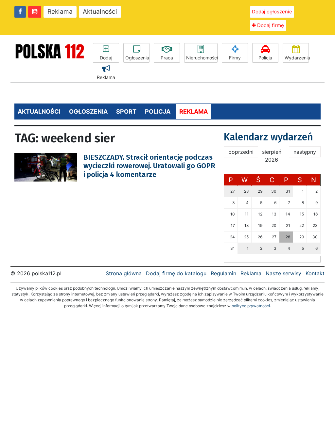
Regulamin (223, 273)
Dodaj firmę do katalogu (176, 273)
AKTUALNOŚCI (39, 111)
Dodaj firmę (270, 25)
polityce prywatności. (251, 305)
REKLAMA (193, 111)
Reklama (60, 11)
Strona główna (124, 273)
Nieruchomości (202, 57)
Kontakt (315, 273)
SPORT (126, 111)
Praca (167, 57)
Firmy (235, 57)
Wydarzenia (297, 57)
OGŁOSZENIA (88, 111)
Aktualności (100, 11)
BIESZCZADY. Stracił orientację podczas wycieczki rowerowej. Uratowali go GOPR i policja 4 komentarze (149, 166)
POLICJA (157, 111)
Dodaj (106, 57)
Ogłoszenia (137, 57)
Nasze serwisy (283, 273)
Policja (265, 57)
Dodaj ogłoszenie (272, 11)
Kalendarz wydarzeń (268, 137)
